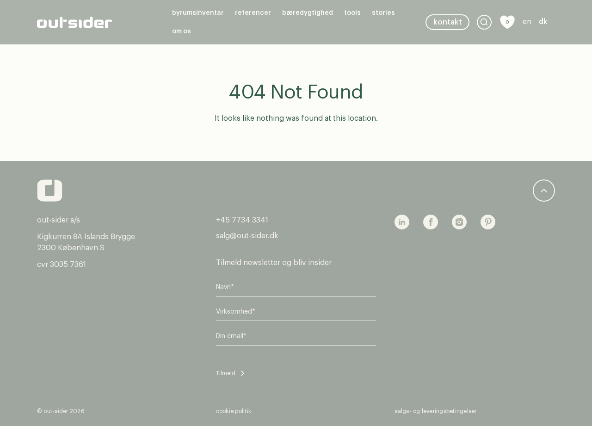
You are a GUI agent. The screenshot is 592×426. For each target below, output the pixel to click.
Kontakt (447, 22)
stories (383, 13)
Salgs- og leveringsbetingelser (435, 411)
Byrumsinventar (198, 13)
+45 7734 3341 (242, 220)
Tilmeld (225, 373)
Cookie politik (233, 411)
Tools (352, 13)
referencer (253, 13)
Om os (181, 31)
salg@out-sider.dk (247, 236)
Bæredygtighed (307, 13)
